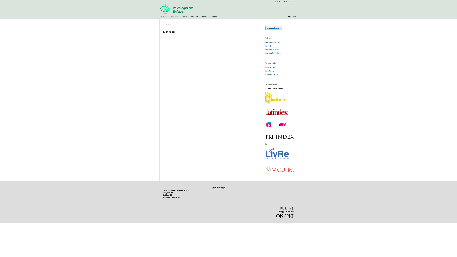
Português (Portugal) (273, 53)
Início (165, 24)
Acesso (295, 2)
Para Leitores (270, 67)
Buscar (293, 16)
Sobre (162, 16)
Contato (215, 16)
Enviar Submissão (274, 28)
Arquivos (194, 16)
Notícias (205, 16)
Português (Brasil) (272, 42)
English (268, 46)
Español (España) (272, 49)
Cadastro (278, 2)
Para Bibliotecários (271, 74)
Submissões (174, 16)
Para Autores (270, 71)
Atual (185, 16)
